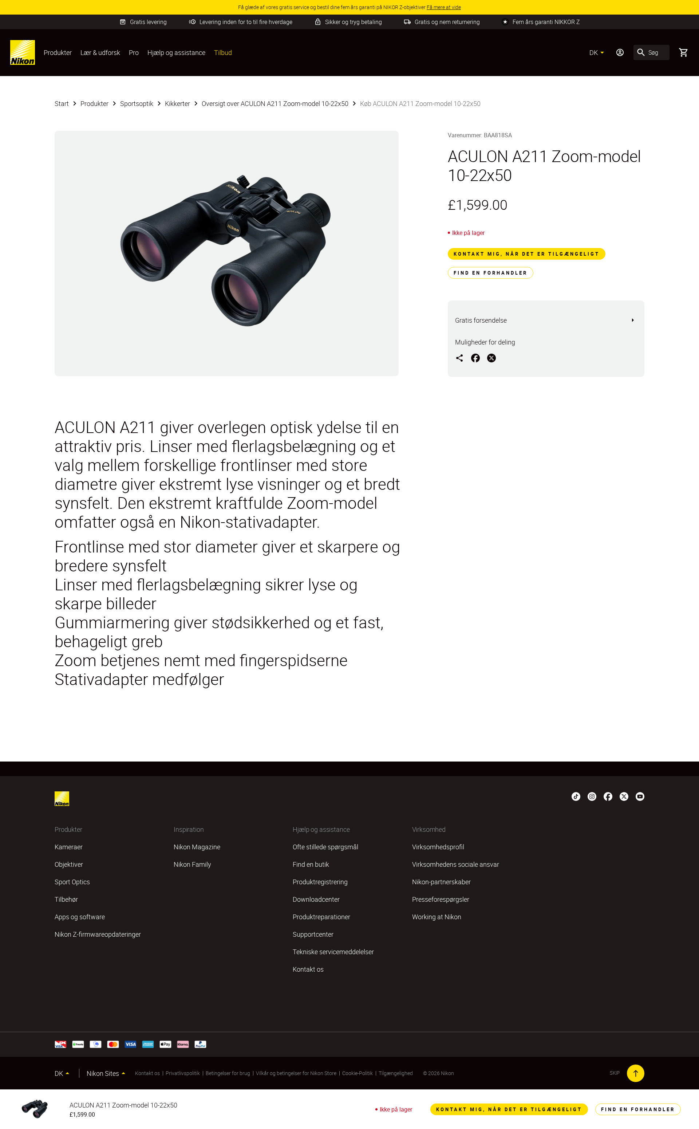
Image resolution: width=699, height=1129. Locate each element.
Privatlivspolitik (183, 1073)
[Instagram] (592, 796)
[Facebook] (608, 796)
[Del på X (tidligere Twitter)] (491, 357)
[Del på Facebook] (475, 357)
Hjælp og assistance (176, 52)
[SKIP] (635, 1073)
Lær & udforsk (100, 52)
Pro (134, 52)
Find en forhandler (491, 273)
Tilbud (223, 52)
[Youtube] (640, 796)
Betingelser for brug (228, 1073)
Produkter (58, 52)
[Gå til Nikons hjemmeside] (22, 52)
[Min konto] (620, 52)
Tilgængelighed (396, 1073)
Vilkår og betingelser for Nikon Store (296, 1073)
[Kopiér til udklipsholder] (459, 357)
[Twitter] (624, 796)
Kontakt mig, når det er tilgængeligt (527, 254)
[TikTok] (576, 796)
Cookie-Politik (357, 1073)
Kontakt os (147, 1073)
